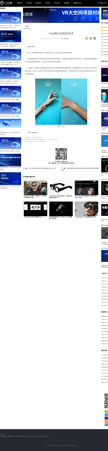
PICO (36, 436)
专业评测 (29, 3)
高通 (30, 436)
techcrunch (34, 132)
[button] (58, 21)
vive (33, 436)
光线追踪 (66, 38)
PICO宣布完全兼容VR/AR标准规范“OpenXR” (39, 168)
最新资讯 (19, 3)
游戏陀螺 (23, 436)
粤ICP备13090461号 (72, 445)
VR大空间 (57, 3)
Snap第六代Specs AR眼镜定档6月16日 (85, 217)
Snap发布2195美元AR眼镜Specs (33, 217)
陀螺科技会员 (77, 3)
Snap (62, 38)
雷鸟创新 (40, 436)
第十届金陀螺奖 (3, 436)
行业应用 (47, 3)
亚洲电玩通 (46, 436)
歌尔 (27, 436)
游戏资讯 (38, 3)
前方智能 (17, 436)
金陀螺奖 (66, 3)
